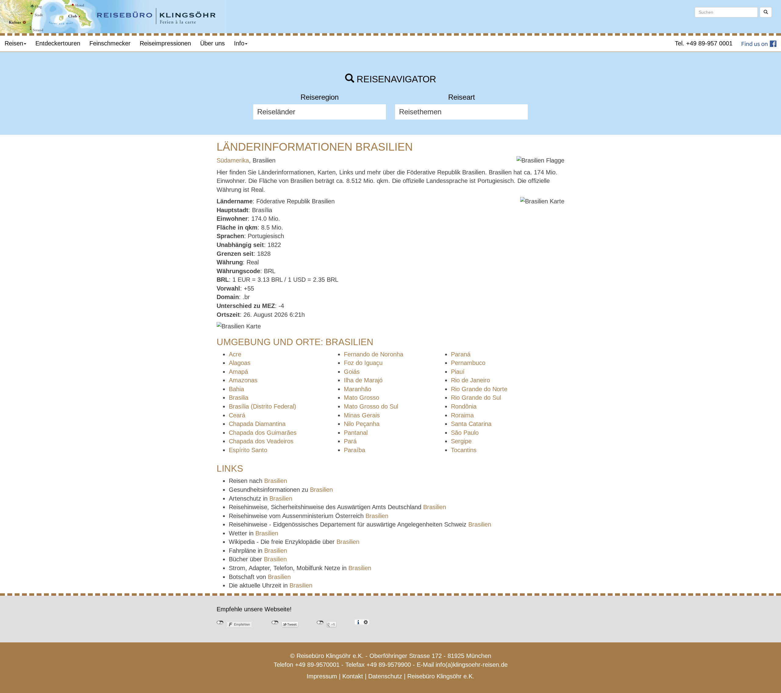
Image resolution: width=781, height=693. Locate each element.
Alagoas (239, 362)
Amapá (238, 371)
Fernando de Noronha (373, 354)
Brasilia (238, 397)
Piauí (458, 371)
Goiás (352, 371)
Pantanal (356, 432)
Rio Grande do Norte (479, 389)
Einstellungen (365, 622)
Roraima (462, 415)
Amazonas (243, 380)
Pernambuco (468, 362)
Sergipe (461, 441)
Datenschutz (385, 676)
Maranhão (357, 389)
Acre (235, 354)
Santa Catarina (471, 423)
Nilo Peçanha (362, 423)
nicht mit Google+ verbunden (320, 622)
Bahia (236, 389)
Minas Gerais (362, 415)
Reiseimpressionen (165, 43)
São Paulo (465, 432)
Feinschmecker (110, 43)
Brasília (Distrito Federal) (262, 406)
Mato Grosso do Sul (371, 406)
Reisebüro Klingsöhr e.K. (440, 676)
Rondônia (464, 406)
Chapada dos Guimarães (263, 432)
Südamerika (233, 160)
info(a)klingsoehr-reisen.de (472, 664)
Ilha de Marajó (363, 380)
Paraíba (354, 450)
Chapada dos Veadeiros (261, 441)
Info (239, 43)
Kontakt (352, 676)
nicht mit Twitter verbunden (275, 622)
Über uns (212, 43)
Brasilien (275, 480)
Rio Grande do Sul (476, 397)
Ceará (237, 415)
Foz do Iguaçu (363, 362)
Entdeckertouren (57, 43)
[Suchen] (766, 12)
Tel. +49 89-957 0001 (703, 43)
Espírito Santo (248, 450)
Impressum (322, 676)
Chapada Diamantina (257, 423)
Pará (350, 441)
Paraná (460, 354)
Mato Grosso (361, 397)
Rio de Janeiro (470, 380)
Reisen (14, 43)
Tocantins (464, 450)
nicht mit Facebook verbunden (220, 622)
